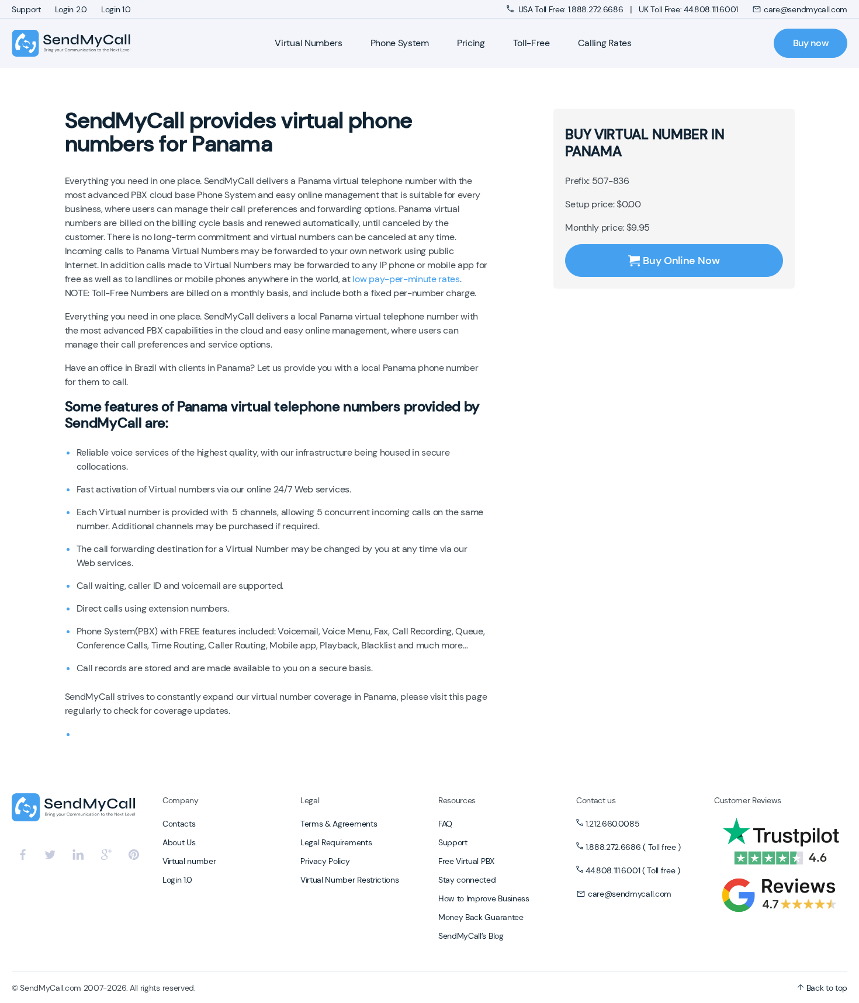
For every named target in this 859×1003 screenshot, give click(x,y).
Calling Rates (605, 43)
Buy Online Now (681, 261)
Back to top (825, 988)
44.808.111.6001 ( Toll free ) (633, 870)
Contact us (596, 800)
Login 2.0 (71, 9)
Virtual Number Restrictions (349, 879)
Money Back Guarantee (481, 917)
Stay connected (467, 879)
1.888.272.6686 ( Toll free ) (633, 847)
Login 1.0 (116, 9)
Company (180, 800)
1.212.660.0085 (613, 823)
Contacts (178, 823)
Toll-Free (531, 43)
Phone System (399, 43)
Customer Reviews (747, 800)
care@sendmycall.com (805, 9)
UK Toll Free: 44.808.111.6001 (688, 9)
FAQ (445, 823)
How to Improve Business (483, 898)
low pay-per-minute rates (405, 279)
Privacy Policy (325, 861)
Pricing (471, 43)
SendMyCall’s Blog (471, 936)
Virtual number (189, 861)
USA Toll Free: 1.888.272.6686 (570, 9)
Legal (309, 800)
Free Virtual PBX (466, 861)
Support (26, 9)
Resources (457, 800)
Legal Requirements (336, 842)
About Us (178, 842)
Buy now (811, 43)
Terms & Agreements (338, 823)
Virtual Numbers (308, 43)
